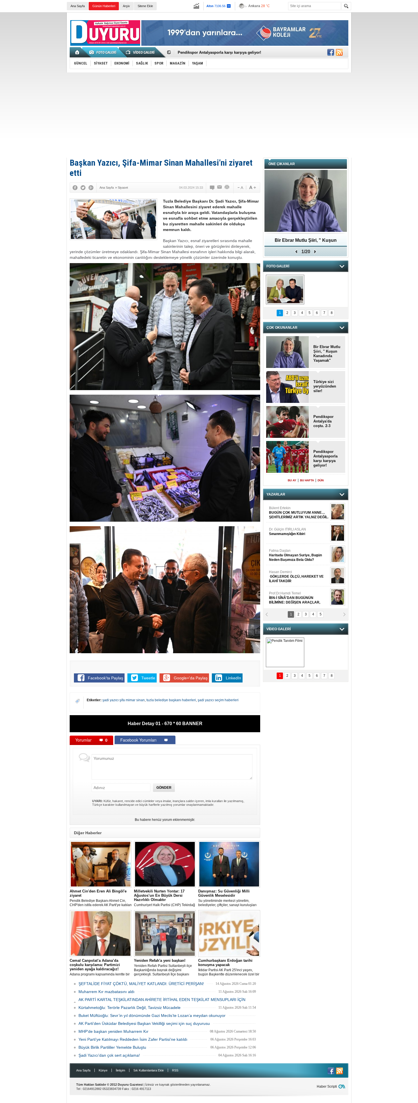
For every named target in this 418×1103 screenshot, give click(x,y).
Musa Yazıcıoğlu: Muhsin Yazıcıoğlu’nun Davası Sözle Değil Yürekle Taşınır (305, 242)
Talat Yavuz (292, 531)
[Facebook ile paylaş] (330, 52)
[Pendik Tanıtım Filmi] (285, 652)
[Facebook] (75, 187)
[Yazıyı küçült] (240, 187)
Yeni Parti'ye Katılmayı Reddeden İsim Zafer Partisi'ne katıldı (132, 1039)
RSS (175, 1070)
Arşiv (126, 6)
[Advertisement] (209, 115)
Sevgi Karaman (281, 553)
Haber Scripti (327, 1087)
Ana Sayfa (78, 6)
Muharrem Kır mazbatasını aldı (106, 991)
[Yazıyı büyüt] (252, 187)
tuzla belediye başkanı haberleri (171, 700)
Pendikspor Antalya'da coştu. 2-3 (323, 421)
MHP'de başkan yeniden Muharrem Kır (113, 1031)
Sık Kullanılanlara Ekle (148, 1070)
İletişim (120, 1070)
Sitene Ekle (145, 6)
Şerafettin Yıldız (292, 576)
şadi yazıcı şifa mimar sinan (123, 700)
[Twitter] (83, 187)
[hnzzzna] (285, 289)
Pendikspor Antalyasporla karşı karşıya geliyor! (325, 458)
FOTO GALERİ (277, 266)
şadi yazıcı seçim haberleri (218, 700)
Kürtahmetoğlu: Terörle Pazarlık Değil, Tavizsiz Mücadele (129, 1007)
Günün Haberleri (103, 6)
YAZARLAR (275, 494)
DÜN (321, 480)
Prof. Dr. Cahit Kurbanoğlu (289, 510)
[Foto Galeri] (103, 52)
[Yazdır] (227, 187)
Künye (103, 1070)
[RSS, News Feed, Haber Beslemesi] (339, 52)
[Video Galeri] (140, 52)
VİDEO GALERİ (278, 629)
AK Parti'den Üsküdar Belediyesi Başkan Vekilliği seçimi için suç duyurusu (144, 1023)
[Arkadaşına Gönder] (219, 187)
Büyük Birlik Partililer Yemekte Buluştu (112, 1047)
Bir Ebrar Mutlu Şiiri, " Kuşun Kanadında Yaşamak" (326, 354)
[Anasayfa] (77, 52)
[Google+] (91, 187)
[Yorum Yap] (212, 187)
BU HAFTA (307, 480)
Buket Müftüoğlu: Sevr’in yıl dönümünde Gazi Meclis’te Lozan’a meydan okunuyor (151, 1015)
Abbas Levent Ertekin (291, 597)
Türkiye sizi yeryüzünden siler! (324, 386)
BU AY (292, 480)
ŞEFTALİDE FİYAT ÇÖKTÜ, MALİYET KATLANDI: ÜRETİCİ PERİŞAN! (141, 983)
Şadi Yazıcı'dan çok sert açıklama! (109, 1055)
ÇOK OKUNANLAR (281, 328)
